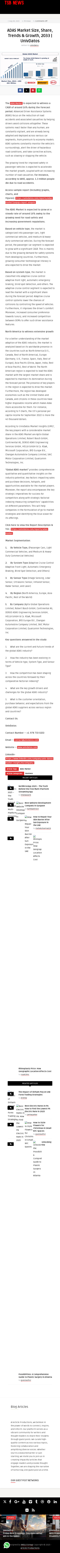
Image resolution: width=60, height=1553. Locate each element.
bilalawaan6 (26, 795)
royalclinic (25, 1075)
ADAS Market (25, 769)
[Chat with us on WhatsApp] (6, 1545)
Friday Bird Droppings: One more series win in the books (22, 1535)
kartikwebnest (33, 809)
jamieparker (32, 1115)
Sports (11, 1518)
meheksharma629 (43, 828)
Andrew (24, 1098)
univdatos (34, 45)
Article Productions (30, 1548)
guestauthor (41, 1134)
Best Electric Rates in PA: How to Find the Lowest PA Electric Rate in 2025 (37, 1109)
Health (57, 1518)
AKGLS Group (27, 1544)
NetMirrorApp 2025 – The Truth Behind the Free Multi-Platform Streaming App (34, 789)
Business (29, 773)
